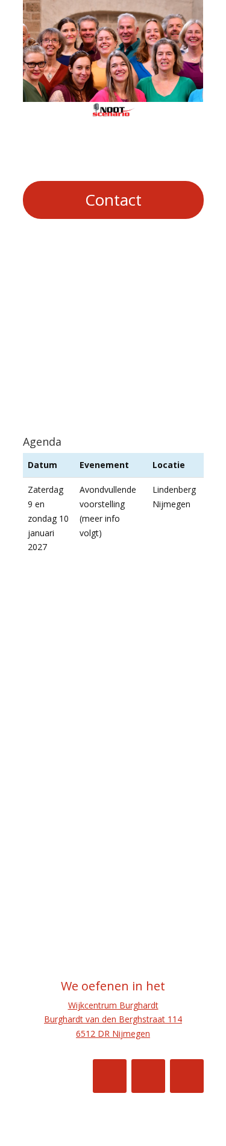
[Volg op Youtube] (187, 1076)
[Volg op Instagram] (148, 1076)
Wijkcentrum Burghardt (113, 1005)
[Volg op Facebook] (110, 1076)
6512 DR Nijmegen (113, 1033)
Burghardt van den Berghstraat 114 (113, 1019)
